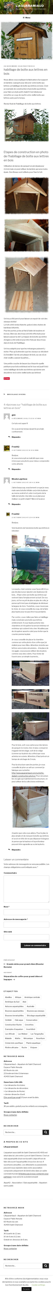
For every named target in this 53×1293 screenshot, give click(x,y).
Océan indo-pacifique (14, 1043)
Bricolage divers (16, 394)
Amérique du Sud (12, 1002)
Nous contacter (10, 1115)
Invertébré (30, 1029)
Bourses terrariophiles (14, 1015)
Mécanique (28, 1038)
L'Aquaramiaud (30, 6)
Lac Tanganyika (37, 1034)
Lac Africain (10, 1034)
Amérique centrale (32, 997)
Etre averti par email (12, 1097)
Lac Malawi (22, 1034)
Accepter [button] (26, 1289)
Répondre (16, 437)
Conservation (31, 1020)
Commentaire (10, 873)
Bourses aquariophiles (14, 1011)
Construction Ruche (13, 1025)
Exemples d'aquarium (14, 1029)
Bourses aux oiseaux (35, 1011)
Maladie (8, 1038)
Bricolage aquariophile (36, 1015)
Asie (24, 1002)
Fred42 (31, 66)
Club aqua (19, 1020)
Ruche (24, 1047)
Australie (30, 1006)
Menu (27, 18)
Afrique (18, 997)
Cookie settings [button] (38, 1285)
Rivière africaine (11, 1047)
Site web (8, 932)
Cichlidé (8, 1020)
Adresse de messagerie (16, 919)
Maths (17, 1038)
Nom (6, 907)
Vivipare (33, 1047)
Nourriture (40, 1038)
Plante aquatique (33, 1043)
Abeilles (8, 997)
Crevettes (29, 1025)
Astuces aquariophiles (14, 1006)
